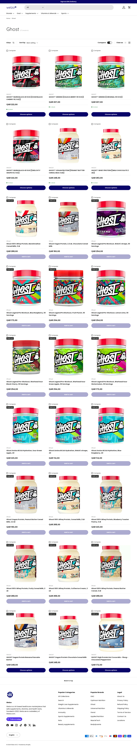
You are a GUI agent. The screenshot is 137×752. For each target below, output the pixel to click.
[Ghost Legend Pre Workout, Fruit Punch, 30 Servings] (68, 287)
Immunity (62, 712)
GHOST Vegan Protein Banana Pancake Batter (23, 658)
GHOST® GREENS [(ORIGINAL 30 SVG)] (107, 97)
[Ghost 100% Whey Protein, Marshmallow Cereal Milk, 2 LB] (26, 219)
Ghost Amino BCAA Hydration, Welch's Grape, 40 (68, 451)
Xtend (93, 712)
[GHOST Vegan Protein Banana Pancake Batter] (26, 632)
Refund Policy (122, 704)
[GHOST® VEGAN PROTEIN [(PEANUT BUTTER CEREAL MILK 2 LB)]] (68, 145)
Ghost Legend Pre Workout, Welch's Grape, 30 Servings (110, 245)
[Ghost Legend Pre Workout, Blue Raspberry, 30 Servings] (26, 287)
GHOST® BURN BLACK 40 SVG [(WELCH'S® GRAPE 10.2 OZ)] (23, 171)
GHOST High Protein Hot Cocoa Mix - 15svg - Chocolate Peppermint (109, 658)
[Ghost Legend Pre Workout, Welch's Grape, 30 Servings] (111, 219)
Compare (102, 42)
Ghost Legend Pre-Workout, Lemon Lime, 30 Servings (109, 314)
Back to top (68, 681)
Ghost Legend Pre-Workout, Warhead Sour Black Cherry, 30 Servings (24, 383)
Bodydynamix (96, 724)
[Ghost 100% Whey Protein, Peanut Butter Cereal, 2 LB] (111, 563)
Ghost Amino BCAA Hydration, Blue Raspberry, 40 (106, 451)
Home (8, 18)
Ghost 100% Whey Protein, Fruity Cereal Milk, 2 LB (25, 589)
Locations (121, 720)
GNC (92, 696)
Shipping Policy (123, 708)
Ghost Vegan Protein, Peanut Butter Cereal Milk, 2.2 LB (24, 520)
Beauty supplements (66, 724)
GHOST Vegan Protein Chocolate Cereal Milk (68, 657)
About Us (120, 696)
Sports (63, 13)
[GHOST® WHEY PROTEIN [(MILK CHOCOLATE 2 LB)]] (111, 145)
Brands (9, 13)
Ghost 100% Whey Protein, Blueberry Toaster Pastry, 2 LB (110, 520)
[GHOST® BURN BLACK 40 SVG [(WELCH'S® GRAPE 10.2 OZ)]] (26, 145)
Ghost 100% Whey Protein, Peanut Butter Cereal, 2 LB (108, 589)
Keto (60, 720)
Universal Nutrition (98, 708)
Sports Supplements (66, 716)
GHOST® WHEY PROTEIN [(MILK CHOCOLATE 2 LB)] (110, 171)
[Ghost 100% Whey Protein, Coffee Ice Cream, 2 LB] (68, 563)
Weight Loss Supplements (68, 704)
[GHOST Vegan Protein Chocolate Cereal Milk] (68, 632)
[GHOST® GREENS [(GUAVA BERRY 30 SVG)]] (68, 72)
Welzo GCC (14, 744)
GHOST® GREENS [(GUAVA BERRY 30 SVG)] (66, 97)
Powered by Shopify (24, 744)
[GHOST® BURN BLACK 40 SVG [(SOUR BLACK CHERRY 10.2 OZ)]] (26, 72)
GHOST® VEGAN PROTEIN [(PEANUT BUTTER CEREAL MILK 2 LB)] (67, 171)
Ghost (14, 18)
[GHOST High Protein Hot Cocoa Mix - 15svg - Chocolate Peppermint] (111, 632)
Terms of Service (124, 712)
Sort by (22, 42)
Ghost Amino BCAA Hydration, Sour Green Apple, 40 (24, 451)
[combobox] (69, 7)
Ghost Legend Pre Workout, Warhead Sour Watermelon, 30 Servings (109, 383)
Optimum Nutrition (98, 700)
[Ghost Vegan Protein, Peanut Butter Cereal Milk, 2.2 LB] (26, 494)
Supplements (30, 13)
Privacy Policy (122, 700)
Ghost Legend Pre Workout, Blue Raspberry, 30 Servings (26, 314)
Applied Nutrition (97, 716)
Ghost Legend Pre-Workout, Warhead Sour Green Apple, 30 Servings (67, 383)
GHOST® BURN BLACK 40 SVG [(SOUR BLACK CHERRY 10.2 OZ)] (24, 98)
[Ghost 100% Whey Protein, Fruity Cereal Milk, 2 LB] (26, 563)
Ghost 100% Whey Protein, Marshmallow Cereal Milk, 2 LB (23, 245)
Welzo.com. (10, 714)
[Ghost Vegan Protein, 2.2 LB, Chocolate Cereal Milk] (68, 219)
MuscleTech (95, 720)
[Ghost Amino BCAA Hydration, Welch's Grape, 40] (68, 425)
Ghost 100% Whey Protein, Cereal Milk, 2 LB (67, 519)
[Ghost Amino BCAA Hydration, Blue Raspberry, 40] (111, 425)
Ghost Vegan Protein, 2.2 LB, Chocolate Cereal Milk (68, 245)
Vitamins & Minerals (48, 13)
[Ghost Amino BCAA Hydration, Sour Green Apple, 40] (26, 425)
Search (61, 700)
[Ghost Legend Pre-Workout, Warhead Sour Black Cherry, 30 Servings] (26, 356)
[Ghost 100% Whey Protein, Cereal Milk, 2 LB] (68, 494)
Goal (19, 13)
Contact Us (121, 716)
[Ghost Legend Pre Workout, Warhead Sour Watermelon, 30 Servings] (111, 356)
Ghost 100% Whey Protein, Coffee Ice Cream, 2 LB (68, 589)
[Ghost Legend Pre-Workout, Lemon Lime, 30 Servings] (111, 287)
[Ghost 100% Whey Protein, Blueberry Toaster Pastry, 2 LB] (111, 494)
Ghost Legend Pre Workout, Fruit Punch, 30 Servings (67, 314)
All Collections (63, 696)
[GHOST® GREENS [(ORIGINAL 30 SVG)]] (111, 72)
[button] (129, 7)
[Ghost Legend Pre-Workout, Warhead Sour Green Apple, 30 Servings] (68, 356)
